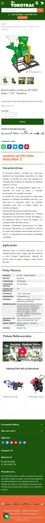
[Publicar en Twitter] (15, 146)
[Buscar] (40, 10)
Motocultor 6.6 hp (36, 397)
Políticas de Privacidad (12, 511)
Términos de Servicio (30, 514)
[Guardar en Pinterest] (26, 146)
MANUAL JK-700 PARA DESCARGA (18, 157)
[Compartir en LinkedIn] (20, 146)
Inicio (3, 24)
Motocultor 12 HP (10, 397)
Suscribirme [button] (22, 17)
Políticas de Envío (14, 514)
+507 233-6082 (9, 461)
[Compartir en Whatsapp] (3, 146)
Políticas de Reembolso (30, 511)
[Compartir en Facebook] (9, 146)
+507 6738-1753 (9, 464)
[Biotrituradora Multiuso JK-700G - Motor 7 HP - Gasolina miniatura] (5, 80)
